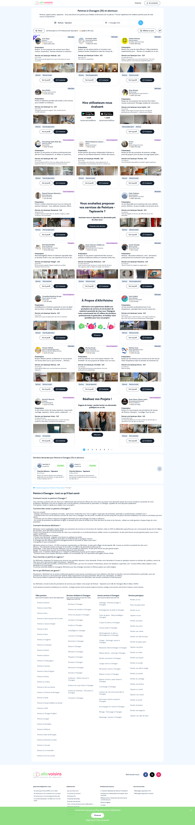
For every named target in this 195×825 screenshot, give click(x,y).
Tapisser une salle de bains (139, 716)
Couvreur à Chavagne (75, 636)
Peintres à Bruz (42, 613)
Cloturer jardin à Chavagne (108, 628)
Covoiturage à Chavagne (107, 687)
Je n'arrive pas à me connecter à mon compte (47, 793)
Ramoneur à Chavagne (76, 667)
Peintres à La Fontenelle (45, 750)
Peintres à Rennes (43, 603)
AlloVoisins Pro (71, 796)
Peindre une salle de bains (139, 636)
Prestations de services (42, 488)
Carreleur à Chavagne (75, 620)
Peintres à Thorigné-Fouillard (46, 713)
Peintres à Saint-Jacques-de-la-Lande (50, 618)
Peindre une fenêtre (137, 684)
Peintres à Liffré (42, 708)
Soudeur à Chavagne (75, 625)
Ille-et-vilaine (60, 488)
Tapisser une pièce (136, 647)
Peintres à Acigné (43, 719)
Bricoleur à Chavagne (75, 604)
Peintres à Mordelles (44, 724)
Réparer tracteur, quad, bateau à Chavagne (110, 680)
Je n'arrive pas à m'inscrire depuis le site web (47, 796)
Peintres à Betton (43, 655)
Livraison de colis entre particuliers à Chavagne (111, 693)
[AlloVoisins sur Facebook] (145, 774)
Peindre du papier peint (138, 642)
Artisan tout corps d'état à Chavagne (80, 685)
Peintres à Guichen (43, 666)
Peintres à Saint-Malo (44, 608)
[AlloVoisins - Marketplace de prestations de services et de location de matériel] (44, 4)
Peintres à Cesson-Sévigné (46, 624)
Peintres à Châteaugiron (45, 661)
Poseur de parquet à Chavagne (78, 615)
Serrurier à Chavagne (75, 673)
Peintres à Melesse (43, 729)
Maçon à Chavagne (74, 646)
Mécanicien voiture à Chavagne (110, 669)
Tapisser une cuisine (137, 695)
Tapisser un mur (135, 615)
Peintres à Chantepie (44, 645)
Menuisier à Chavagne (75, 652)
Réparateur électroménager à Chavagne (113, 648)
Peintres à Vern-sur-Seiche (46, 687)
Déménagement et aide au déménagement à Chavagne (109, 634)
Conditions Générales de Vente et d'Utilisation (114, 791)
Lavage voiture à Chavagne (108, 663)
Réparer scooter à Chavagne (109, 674)
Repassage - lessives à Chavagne (110, 717)
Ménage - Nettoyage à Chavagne (110, 712)
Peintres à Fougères (44, 640)
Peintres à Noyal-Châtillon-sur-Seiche (49, 703)
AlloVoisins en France (73, 807)
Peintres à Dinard (43, 650)
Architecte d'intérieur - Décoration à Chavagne (80, 692)
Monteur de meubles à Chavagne (79, 609)
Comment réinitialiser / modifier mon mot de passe (47, 799)
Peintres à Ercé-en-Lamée (46, 756)
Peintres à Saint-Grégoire (45, 671)
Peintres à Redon (43, 676)
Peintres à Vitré (42, 629)
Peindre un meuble (136, 673)
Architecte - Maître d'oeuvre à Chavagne (78, 679)
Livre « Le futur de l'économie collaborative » (80, 804)
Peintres (53, 488)
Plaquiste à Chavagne (75, 657)
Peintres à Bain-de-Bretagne (46, 735)
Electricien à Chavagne (76, 641)
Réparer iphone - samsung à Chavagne (112, 653)
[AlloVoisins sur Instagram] (158, 774)
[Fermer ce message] (190, 810)
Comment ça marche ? (74, 793)
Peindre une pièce (136, 621)
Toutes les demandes (73, 799)
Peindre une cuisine (136, 631)
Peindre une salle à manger (139, 668)
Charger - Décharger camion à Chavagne (109, 641)
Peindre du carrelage (137, 679)
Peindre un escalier (136, 663)
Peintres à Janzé (42, 698)
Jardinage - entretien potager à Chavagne (110, 604)
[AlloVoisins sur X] (152, 774)
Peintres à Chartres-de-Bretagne (48, 692)
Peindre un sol (135, 610)
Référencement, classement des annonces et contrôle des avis (114, 799)
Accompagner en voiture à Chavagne (112, 707)
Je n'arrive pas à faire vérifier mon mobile (45, 791)
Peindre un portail (136, 700)
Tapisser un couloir (136, 689)
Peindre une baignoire (137, 710)
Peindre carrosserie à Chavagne (110, 658)
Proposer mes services (73, 801)
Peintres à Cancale (43, 745)
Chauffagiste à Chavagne (76, 631)
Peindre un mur (135, 600)
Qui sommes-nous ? (73, 791)
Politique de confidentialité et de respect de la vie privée (114, 794)
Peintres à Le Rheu (43, 682)
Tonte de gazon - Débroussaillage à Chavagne (111, 616)
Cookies (103, 805)
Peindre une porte (136, 626)
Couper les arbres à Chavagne (109, 622)
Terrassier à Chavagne (75, 698)
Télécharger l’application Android (143, 793)
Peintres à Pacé (42, 634)
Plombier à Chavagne (75, 662)
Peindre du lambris (136, 705)
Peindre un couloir (136, 652)
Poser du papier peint (137, 605)
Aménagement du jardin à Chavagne (111, 610)
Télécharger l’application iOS (142, 791)
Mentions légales (105, 802)
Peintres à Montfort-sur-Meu (47, 740)
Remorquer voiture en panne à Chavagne (109, 700)
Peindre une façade (136, 658)
